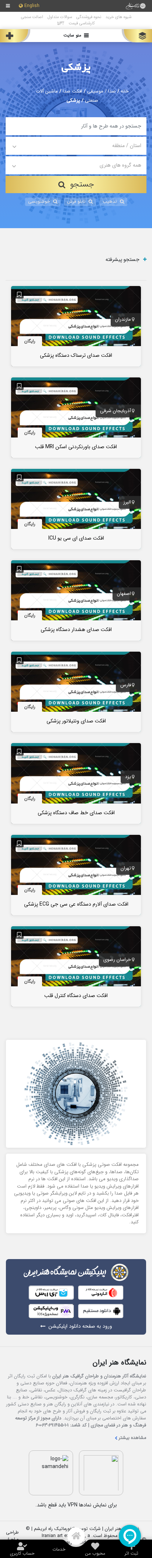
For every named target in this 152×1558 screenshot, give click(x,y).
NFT (60, 23)
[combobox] (76, 146)
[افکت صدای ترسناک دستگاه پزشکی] (76, 326)
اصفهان (124, 594)
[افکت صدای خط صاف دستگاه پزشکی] (76, 783)
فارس (125, 686)
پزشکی (76, 67)
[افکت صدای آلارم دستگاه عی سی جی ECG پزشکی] (76, 875)
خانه (125, 91)
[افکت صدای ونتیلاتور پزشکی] (76, 691)
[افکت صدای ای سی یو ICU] (76, 509)
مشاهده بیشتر (132, 1438)
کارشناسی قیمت (82, 23)
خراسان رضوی (117, 960)
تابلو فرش (76, 201)
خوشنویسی (39, 201)
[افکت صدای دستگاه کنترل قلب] (76, 966)
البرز (127, 502)
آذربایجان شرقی (115, 411)
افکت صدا (72, 91)
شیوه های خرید (118, 17)
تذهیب (110, 201)
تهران (126, 868)
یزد (128, 777)
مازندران (123, 320)
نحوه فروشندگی (88, 17)
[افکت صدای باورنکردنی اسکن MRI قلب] (76, 417)
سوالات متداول (60, 17)
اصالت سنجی (32, 17)
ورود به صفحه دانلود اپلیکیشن (80, 1326)
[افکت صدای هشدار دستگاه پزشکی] (76, 600)
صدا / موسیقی (101, 91)
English (31, 6)
